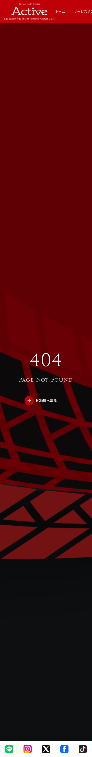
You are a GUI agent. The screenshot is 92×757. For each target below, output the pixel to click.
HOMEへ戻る (46, 400)
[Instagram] (27, 749)
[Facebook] (64, 749)
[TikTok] (82, 749)
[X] (46, 749)
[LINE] (9, 749)
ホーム (60, 11)
